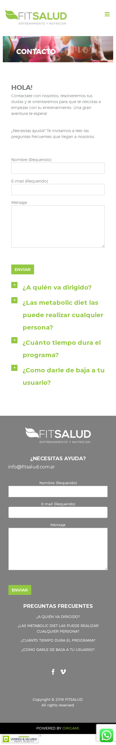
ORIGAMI (71, 728)
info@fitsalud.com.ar (31, 467)
